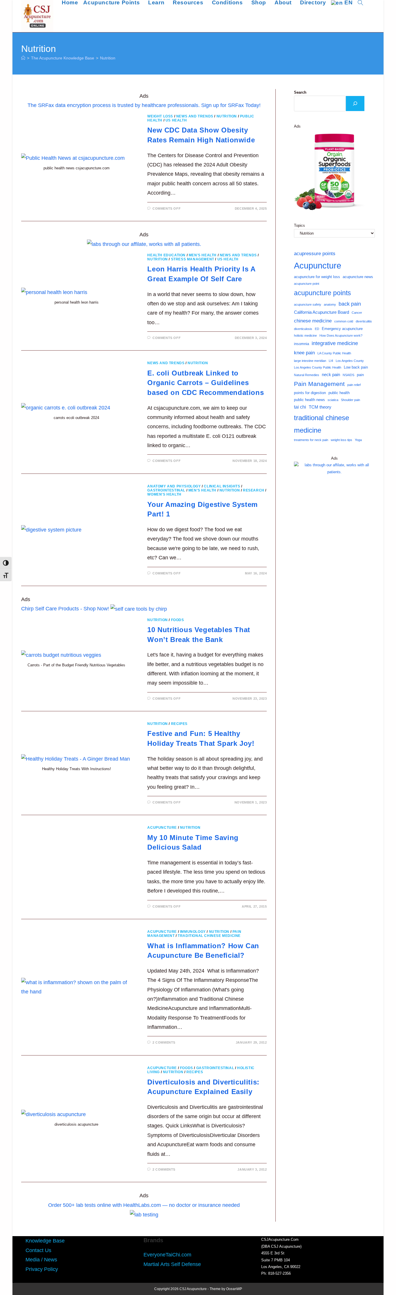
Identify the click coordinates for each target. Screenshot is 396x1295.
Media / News (41, 1260)
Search (300, 92)
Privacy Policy (42, 1269)
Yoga (358, 440)
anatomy (330, 304)
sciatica (333, 400)
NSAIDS (348, 375)
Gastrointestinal (166, 490)
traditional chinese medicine (321, 424)
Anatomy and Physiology (174, 486)
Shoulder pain (350, 400)
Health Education (166, 255)
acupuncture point (306, 283)
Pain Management (319, 383)
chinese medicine (313, 321)
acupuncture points (322, 293)
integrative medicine (335, 343)
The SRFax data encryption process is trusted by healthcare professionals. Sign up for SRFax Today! (144, 105)
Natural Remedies (306, 375)
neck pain (331, 374)
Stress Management (192, 259)
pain (360, 375)
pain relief (354, 385)
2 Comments (163, 1042)
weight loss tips (341, 440)
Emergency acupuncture (342, 329)
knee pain (304, 353)
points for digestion (310, 393)
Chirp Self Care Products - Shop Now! (65, 609)
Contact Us (38, 1250)
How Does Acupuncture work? (340, 335)
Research (253, 490)
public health (339, 393)
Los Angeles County (350, 360)
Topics (299, 225)
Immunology (193, 932)
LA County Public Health (334, 353)
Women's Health (164, 494)
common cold (343, 321)
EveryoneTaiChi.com (167, 1255)
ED (317, 329)
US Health (176, 120)
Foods (177, 620)
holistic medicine (305, 335)
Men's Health (203, 255)
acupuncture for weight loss (317, 277)
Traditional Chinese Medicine (209, 936)
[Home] (23, 58)
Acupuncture (162, 828)
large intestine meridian (310, 360)
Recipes (179, 724)
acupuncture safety (307, 304)
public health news (309, 400)
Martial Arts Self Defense (172, 1264)
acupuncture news (358, 277)
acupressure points (314, 253)
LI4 (331, 360)
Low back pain (356, 367)
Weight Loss (160, 116)
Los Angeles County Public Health (317, 367)
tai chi (300, 407)
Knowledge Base (45, 1241)
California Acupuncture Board (321, 312)
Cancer (357, 312)
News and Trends (194, 116)
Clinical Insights (222, 486)
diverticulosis (303, 329)
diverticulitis (364, 321)
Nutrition (107, 58)
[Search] (355, 103)
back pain (350, 304)
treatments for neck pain (311, 440)
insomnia (301, 344)
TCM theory (320, 407)
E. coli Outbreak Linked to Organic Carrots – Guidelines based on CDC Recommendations (205, 382)
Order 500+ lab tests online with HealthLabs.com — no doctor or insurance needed (144, 1205)
